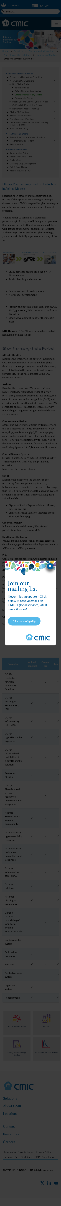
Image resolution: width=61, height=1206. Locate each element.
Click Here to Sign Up (24, 621)
